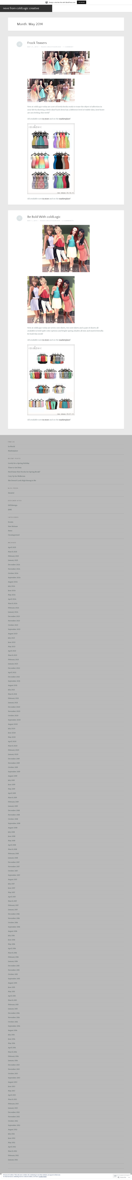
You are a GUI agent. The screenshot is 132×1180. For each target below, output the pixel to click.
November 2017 (14, 866)
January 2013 (13, 1108)
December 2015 (14, 966)
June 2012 (11, 1138)
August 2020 (13, 724)
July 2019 (11, 780)
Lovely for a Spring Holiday (18, 463)
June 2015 (11, 987)
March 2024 (12, 603)
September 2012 (14, 1125)
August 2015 (12, 983)
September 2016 (14, 927)
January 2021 (13, 703)
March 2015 (12, 1000)
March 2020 (12, 746)
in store (45, 119)
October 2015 (13, 974)
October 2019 (13, 767)
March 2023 (12, 655)
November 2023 (14, 621)
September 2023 (14, 629)
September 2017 (14, 875)
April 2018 (12, 845)
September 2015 (14, 979)
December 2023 (14, 616)
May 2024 (11, 595)
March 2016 (12, 953)
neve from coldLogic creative (21, 8)
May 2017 (11, 892)
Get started (81, 2)
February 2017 (13, 905)
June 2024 (12, 590)
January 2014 (13, 1060)
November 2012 (14, 1117)
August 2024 (13, 582)
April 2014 (12, 1048)
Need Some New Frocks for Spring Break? (24, 472)
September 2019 (14, 772)
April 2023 (12, 651)
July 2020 (11, 728)
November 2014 (14, 1017)
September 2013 (14, 1078)
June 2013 (11, 1086)
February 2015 (13, 1004)
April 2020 (12, 741)
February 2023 (13, 659)
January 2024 (13, 612)
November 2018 (14, 815)
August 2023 (12, 634)
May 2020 (12, 737)
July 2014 (11, 1035)
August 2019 (12, 776)
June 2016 (11, 940)
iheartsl (11, 493)
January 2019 (13, 806)
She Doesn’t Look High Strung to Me (22, 480)
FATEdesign (12, 505)
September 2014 (14, 1026)
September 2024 (14, 577)
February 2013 (13, 1104)
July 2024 (11, 586)
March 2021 (12, 694)
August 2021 (12, 685)
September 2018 (14, 823)
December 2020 (14, 707)
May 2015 (11, 991)
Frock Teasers (37, 43)
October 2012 (13, 1121)
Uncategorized (54, 47)
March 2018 (12, 849)
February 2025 (13, 556)
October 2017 (13, 871)
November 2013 (14, 1069)
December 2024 (14, 565)
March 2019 (12, 797)
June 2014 (11, 1039)
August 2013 (12, 1082)
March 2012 (12, 1151)
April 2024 (12, 599)
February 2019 (13, 802)
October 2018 (13, 819)
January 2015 (13, 1009)
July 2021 (11, 690)
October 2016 (13, 922)
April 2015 (12, 996)
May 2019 (11, 789)
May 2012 (11, 1142)
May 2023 (11, 646)
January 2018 (13, 858)
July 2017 (11, 884)
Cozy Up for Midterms (16, 476)
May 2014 (11, 1043)
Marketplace (13, 451)
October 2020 (13, 715)
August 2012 (12, 1129)
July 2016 (11, 935)
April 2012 (12, 1147)
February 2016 (13, 957)
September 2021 (14, 681)
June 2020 (12, 733)
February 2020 (13, 750)
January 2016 (13, 961)
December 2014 (14, 1013)
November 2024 (14, 569)
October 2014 (13, 1022)
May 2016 (11, 944)
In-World (11, 446)
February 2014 (13, 1056)
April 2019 (12, 793)
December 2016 (14, 914)
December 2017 (14, 862)
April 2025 (12, 547)
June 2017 (11, 888)
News (10, 531)
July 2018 (11, 832)
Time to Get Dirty (14, 468)
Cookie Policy (43, 1176)
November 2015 (14, 970)
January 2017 (13, 910)
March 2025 (12, 552)
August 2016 (12, 931)
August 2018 (12, 828)
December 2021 (14, 677)
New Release (13, 526)
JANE (10, 510)
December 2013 (14, 1065)
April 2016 (12, 948)
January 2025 (13, 560)
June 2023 (11, 642)
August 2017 (12, 879)
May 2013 (11, 1091)
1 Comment (68, 47)
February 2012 (13, 1155)
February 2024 (13, 608)
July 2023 (11, 638)
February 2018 (13, 853)
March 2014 (12, 1052)
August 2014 (12, 1030)
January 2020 (13, 754)
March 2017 (12, 901)
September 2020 (14, 720)
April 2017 (12, 897)
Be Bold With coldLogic (43, 217)
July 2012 (11, 1134)
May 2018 (11, 841)
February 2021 (13, 698)
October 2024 (13, 573)
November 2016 (14, 918)
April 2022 (12, 672)
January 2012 (13, 1160)
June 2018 (11, 836)
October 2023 (13, 625)
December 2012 (14, 1112)
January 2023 (13, 664)
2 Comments (68, 221)
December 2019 (14, 759)
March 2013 (12, 1099)
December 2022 (14, 668)
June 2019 (11, 784)
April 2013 (12, 1095)
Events (10, 522)
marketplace (64, 119)
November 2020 (14, 711)
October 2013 (13, 1073)
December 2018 (14, 810)
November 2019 (14, 763)
